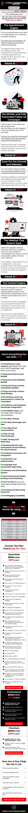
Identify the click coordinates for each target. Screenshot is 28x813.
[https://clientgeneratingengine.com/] (2, 3)
